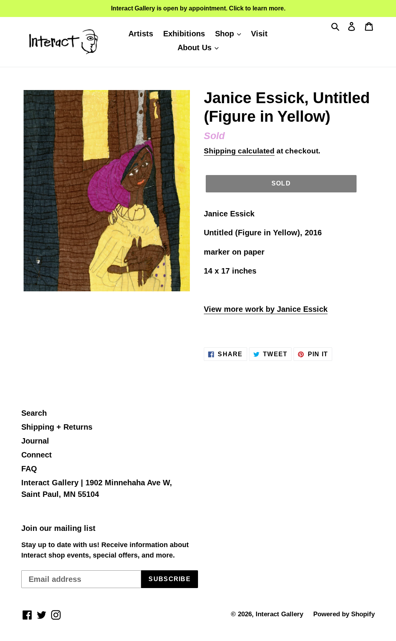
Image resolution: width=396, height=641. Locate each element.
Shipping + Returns (56, 427)
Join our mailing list (58, 528)
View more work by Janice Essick (266, 309)
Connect (36, 455)
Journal (35, 441)
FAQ (29, 468)
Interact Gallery (279, 614)
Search (34, 413)
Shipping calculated (239, 151)
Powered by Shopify (344, 614)
